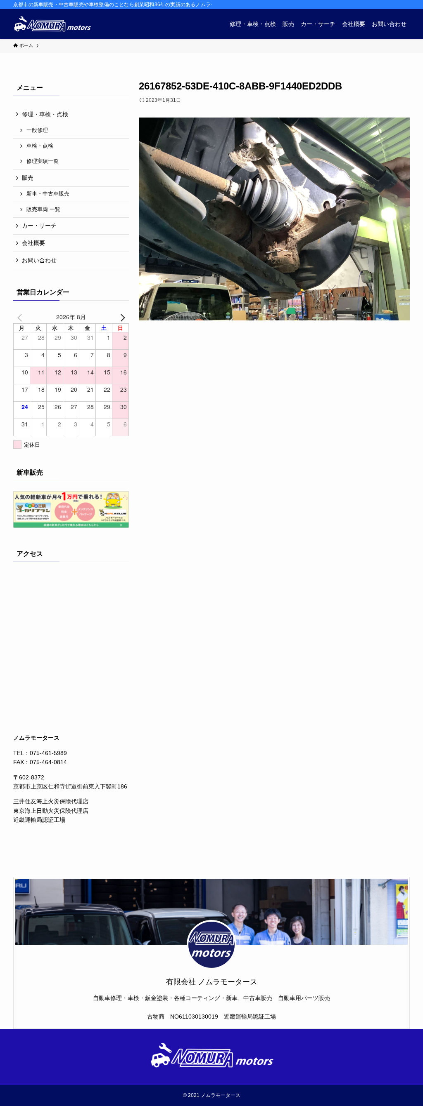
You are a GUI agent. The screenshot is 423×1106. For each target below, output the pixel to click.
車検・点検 (39, 146)
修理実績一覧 (42, 161)
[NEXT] (121, 316)
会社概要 (33, 243)
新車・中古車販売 (47, 194)
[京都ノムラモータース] (52, 24)
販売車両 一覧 (43, 209)
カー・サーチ (39, 225)
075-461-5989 (48, 753)
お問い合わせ (39, 260)
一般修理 (37, 130)
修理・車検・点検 (45, 114)
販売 (27, 177)
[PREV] (21, 316)
